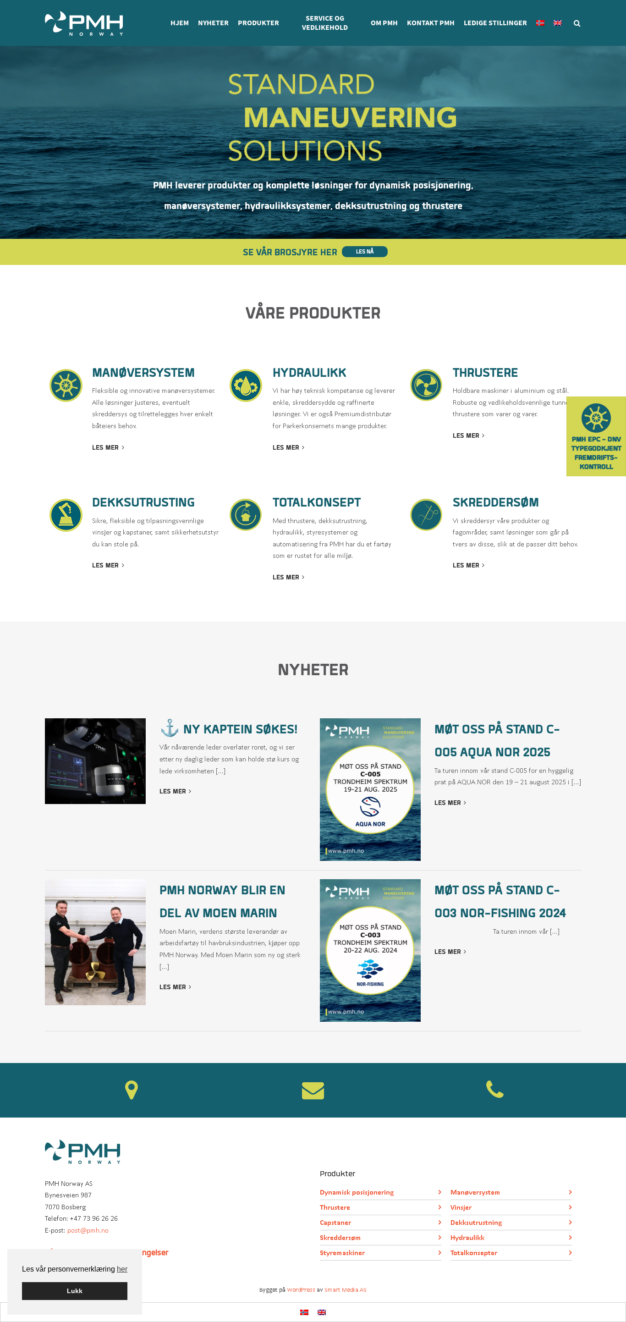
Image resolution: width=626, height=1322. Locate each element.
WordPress (301, 1289)
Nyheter (213, 23)
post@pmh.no (88, 1230)
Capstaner (335, 1222)
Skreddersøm (340, 1237)
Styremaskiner (342, 1252)
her (122, 1269)
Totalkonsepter (473, 1252)
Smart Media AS (345, 1289)
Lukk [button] (74, 1290)
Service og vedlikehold (325, 22)
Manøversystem (475, 1192)
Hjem (179, 23)
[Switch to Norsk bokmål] (304, 1312)
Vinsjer (461, 1207)
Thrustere (335, 1207)
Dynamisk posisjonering (357, 1192)
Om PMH (384, 23)
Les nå (364, 251)
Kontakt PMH (431, 23)
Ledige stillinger (495, 23)
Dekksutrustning (476, 1222)
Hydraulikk (467, 1237)
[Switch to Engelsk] (557, 23)
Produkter (258, 23)
